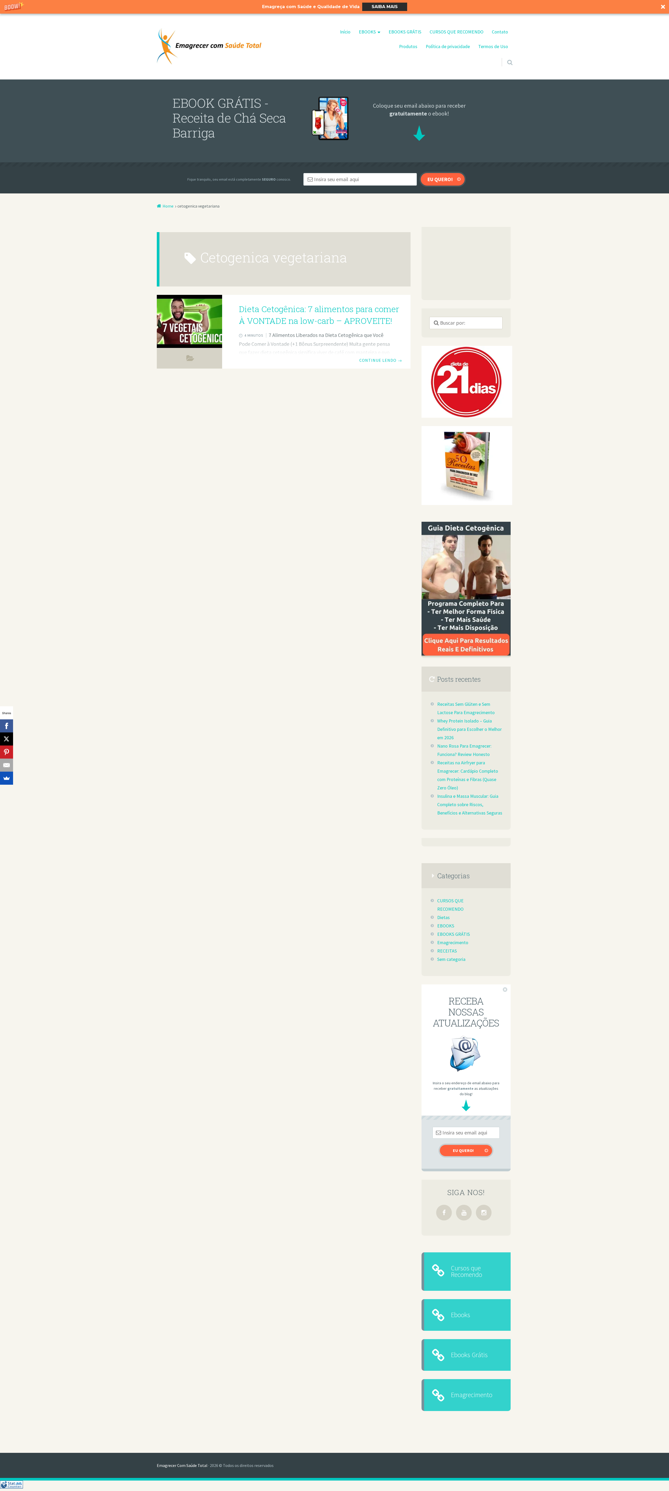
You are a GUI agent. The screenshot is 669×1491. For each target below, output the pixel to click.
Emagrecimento (452, 942)
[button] (334, 7)
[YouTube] (464, 1212)
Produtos (408, 46)
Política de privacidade (448, 46)
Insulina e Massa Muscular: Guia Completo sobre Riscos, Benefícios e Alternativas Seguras (469, 804)
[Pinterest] (6, 752)
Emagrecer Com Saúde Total (182, 1465)
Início (345, 32)
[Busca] (505, 55)
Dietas (443, 917)
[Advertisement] (466, 263)
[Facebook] (444, 1212)
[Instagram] (484, 1212)
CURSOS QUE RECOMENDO (456, 32)
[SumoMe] (6, 778)
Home (168, 206)
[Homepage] (209, 46)
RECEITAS (447, 951)
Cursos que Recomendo (466, 1271)
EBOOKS (367, 32)
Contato (500, 32)
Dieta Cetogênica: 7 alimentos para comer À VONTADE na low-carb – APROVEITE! (319, 314)
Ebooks (460, 1314)
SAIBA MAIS (385, 6)
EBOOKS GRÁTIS (405, 32)
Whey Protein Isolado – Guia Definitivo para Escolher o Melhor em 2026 (469, 729)
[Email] (6, 765)
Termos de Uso (493, 46)
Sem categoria (190, 359)
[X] (6, 738)
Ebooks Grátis (469, 1354)
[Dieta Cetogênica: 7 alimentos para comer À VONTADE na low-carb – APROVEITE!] (189, 321)
